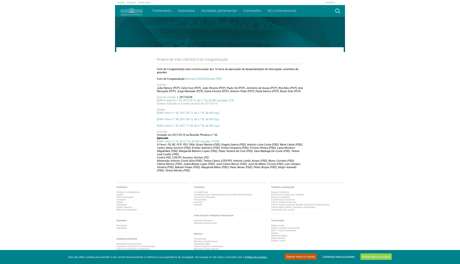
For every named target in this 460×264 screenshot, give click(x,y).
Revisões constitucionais (206, 241)
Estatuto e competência (127, 192)
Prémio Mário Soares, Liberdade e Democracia (293, 207)
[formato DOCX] (194, 78)
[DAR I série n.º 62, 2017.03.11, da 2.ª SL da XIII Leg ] (188, 112)
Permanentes (200, 199)
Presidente (121, 225)
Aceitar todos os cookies (376, 256)
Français (131, 2)
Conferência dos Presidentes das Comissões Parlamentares (223, 194)
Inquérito (198, 204)
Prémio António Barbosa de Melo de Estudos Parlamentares (300, 204)
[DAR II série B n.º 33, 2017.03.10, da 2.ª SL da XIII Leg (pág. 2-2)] (195, 100)
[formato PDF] (213, 78)
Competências (201, 192)
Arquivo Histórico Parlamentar (209, 246)
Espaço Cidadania (280, 192)
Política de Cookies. (256, 257)
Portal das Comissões (204, 197)
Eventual (198, 202)
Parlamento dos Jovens (282, 210)
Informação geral (124, 197)
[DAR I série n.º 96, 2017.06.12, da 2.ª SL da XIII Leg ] (188, 119)
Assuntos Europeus (203, 220)
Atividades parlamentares (128, 244)
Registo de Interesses (126, 210)
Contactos (330, 2)
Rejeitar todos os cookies (300, 256)
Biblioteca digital (279, 235)
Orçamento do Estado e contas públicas (135, 246)
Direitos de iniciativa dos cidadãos (287, 194)
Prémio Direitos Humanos (283, 202)
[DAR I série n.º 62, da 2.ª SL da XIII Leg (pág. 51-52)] (188, 141)
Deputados (121, 228)
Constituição (200, 239)
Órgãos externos (124, 207)
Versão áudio (144, 2)
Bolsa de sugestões (280, 197)
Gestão (119, 202)
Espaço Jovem (278, 240)
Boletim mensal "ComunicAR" (285, 228)
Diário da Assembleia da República (133, 249)
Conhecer (121, 199)
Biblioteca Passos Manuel (206, 249)
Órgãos (119, 194)
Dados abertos (278, 238)
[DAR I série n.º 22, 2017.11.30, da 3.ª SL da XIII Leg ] (188, 125)
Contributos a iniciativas (283, 199)
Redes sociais (277, 225)
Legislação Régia (202, 244)
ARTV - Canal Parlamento (283, 230)
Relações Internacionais (205, 223)
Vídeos (274, 233)
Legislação (121, 204)
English (121, 2)
